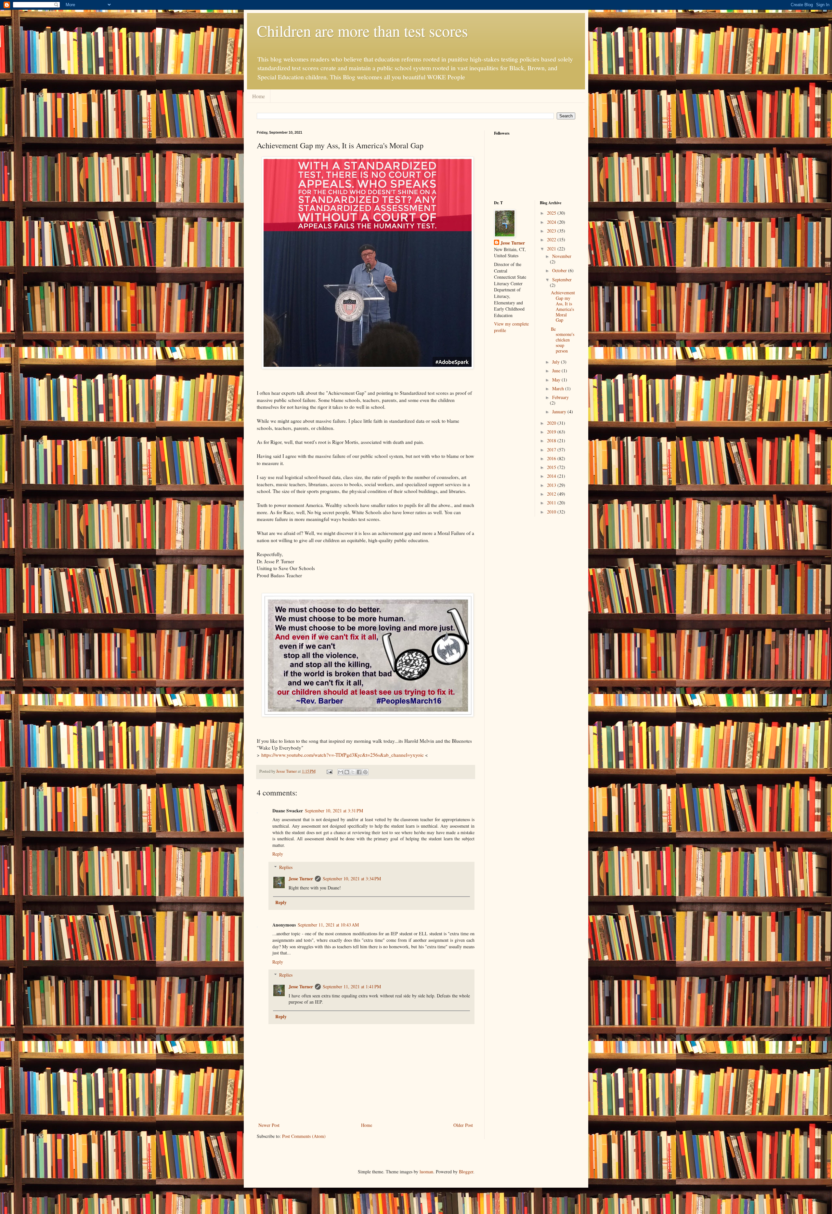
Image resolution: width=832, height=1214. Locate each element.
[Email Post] (329, 771)
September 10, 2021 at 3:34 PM (352, 878)
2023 (552, 231)
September (562, 279)
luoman (426, 1171)
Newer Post (269, 1125)
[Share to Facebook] (359, 772)
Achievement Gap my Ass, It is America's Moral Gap (563, 306)
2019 (552, 432)
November (561, 256)
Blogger (466, 1171)
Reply (277, 854)
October (560, 270)
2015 (552, 467)
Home (258, 96)
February (560, 397)
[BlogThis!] (347, 772)
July (556, 362)
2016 (552, 458)
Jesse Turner (301, 878)
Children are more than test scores (362, 30)
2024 (552, 222)
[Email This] (340, 772)
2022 (552, 239)
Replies (285, 867)
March (558, 388)
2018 (552, 440)
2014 (552, 476)
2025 (552, 213)
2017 (552, 450)
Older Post (463, 1125)
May (557, 380)
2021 (552, 249)
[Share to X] (353, 772)
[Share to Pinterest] (365, 772)
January (559, 411)
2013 (552, 485)
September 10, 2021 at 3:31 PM (334, 810)
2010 (552, 512)
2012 (552, 494)
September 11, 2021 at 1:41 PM (352, 986)
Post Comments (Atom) (304, 1136)
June (557, 370)
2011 (552, 503)
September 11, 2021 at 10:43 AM (328, 925)
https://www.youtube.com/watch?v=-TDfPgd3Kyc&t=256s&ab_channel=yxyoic (342, 755)
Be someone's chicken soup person (562, 340)
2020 (552, 423)
